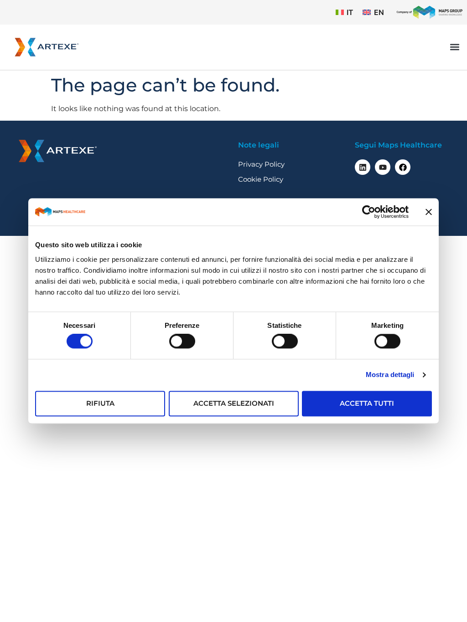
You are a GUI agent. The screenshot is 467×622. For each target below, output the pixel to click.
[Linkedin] (362, 167)
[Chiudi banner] (428, 212)
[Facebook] (402, 167)
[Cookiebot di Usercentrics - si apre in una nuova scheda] (369, 212)
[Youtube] (382, 167)
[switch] (182, 341)
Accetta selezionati (233, 403)
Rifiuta (100, 403)
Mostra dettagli (390, 375)
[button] (454, 47)
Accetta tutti (367, 403)
